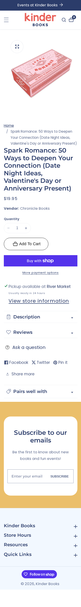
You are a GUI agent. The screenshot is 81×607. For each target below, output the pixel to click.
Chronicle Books (35, 209)
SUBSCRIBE (59, 476)
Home (9, 125)
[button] (40, 391)
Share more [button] (22, 374)
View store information (39, 300)
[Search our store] (64, 20)
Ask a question (28, 347)
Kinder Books (47, 584)
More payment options (40, 273)
